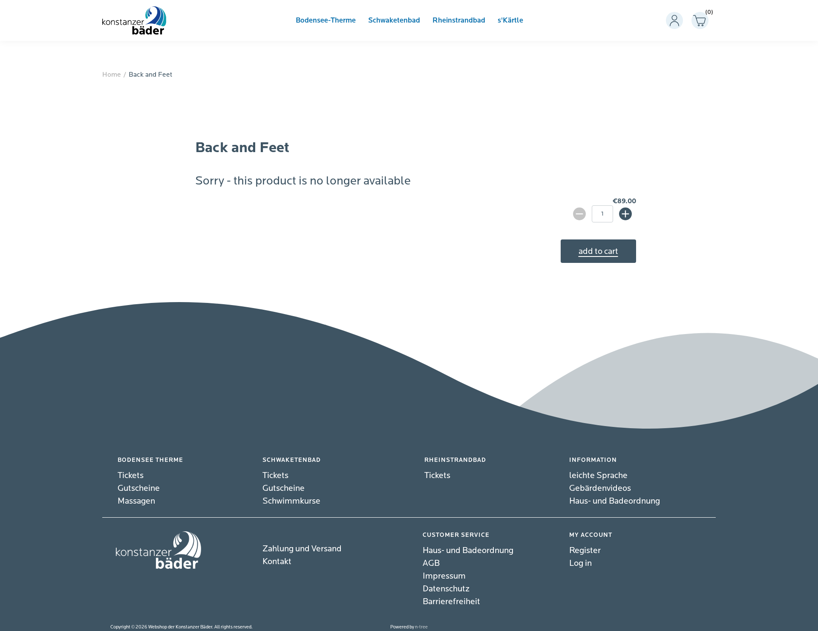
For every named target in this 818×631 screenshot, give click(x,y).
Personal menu (674, 20)
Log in (580, 563)
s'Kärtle (510, 20)
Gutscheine (139, 488)
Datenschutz (446, 589)
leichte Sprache (598, 475)
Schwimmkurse (291, 501)
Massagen (136, 501)
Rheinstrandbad (458, 20)
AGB (431, 563)
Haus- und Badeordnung (614, 501)
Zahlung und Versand (302, 548)
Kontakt (276, 561)
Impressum (444, 576)
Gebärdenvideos (600, 488)
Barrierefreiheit (451, 601)
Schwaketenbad (394, 20)
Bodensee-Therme (326, 20)
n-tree (421, 627)
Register (585, 550)
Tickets (131, 475)
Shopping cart (707, 14)
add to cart (598, 251)
